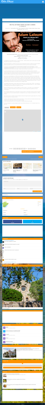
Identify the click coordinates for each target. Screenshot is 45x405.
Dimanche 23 (5, 210)
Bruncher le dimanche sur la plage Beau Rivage (13, 330)
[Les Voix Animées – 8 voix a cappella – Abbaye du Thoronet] (17, 166)
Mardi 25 (4, 214)
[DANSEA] (4, 328)
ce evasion (7, 334)
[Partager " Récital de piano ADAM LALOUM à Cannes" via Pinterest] (19, 149)
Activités (21, 348)
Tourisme (29, 349)
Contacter (7, 107)
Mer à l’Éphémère (8, 247)
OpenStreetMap (39, 131)
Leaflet (34, 131)
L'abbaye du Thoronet (5, 308)
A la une (18, 348)
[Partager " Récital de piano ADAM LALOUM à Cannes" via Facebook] (14, 149)
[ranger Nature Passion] (4, 342)
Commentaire (13, 107)
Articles (17, 28)
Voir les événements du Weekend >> (8, 240)
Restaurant (18, 331)
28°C (5, 206)
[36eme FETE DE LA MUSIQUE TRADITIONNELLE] (37, 166)
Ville (32, 349)
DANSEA (7, 327)
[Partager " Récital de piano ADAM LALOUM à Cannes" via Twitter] (16, 149)
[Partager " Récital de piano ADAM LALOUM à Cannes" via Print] (25, 149)
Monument (18, 349)
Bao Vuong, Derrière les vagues (10, 241)
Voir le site (19, 107)
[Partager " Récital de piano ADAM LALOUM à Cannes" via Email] (23, 149)
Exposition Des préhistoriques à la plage (12, 244)
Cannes (20, 28)
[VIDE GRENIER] (27, 166)
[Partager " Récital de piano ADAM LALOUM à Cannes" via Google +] (18, 149)
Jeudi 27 (25, 212)
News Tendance (13, 335)
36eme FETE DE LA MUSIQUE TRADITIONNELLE (37, 170)
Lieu (38, 348)
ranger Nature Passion (9, 341)
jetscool (7, 337)
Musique (30, 28)
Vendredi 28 (25, 214)
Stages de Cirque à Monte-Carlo (10, 259)
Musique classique (34, 28)
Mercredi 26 (25, 210)
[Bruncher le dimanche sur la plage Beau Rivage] (4, 331)
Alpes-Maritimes (13, 28)
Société (27, 349)
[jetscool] (4, 338)
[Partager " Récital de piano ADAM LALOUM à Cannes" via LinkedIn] (21, 149)
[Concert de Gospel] (7, 166)
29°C (5, 203)
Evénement (27, 28)
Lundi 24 (4, 212)
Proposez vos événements (28, 151)
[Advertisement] (22, 10)
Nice (16, 331)
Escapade (36, 348)
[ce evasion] (4, 335)
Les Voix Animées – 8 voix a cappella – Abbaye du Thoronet (17, 170)
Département (23, 28)
